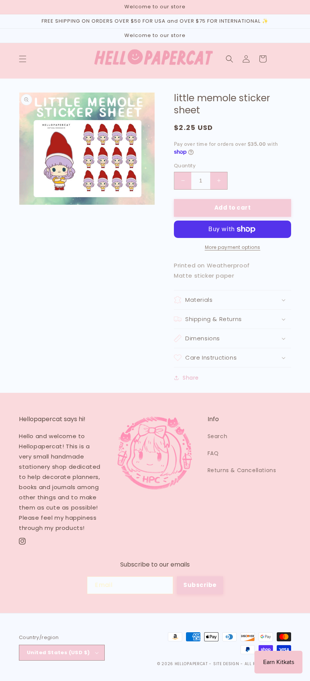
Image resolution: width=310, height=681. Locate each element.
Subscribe (200, 585)
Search (218, 436)
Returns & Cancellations (242, 470)
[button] (22, 59)
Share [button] (191, 377)
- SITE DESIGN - (226, 664)
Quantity (184, 165)
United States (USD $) (58, 652)
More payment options (232, 247)
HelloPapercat (191, 664)
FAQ (213, 453)
